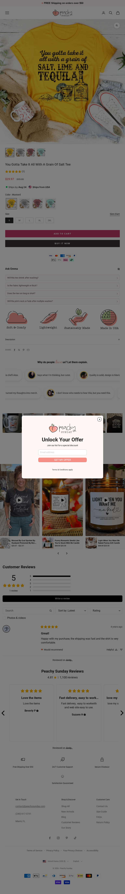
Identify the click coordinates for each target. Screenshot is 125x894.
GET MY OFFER (62, 459)
